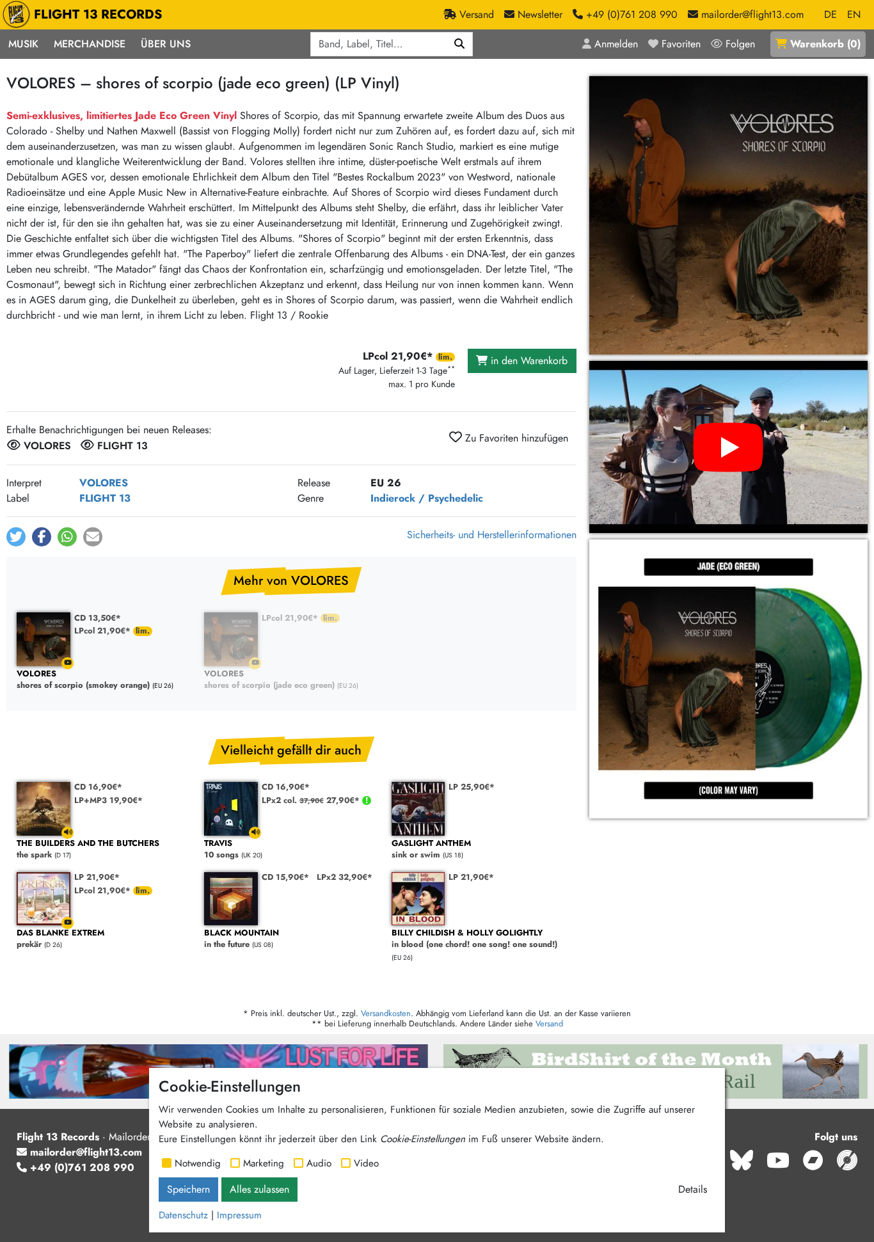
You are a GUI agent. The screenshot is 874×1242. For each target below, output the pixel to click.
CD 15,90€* (285, 877)
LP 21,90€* (97, 877)
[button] (16, 536)
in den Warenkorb (528, 360)
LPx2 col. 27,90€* (312, 800)
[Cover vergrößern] (728, 215)
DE (830, 14)
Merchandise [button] (89, 43)
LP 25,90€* (472, 787)
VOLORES (103, 482)
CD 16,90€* (98, 787)
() (825, 43)
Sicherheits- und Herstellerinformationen (491, 534)
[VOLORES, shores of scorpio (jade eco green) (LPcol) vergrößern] (728, 678)
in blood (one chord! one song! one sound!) (474, 939)
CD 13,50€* (97, 618)
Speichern (188, 1189)
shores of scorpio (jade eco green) (269, 680)
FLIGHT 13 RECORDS (98, 14)
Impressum (239, 1215)
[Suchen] (460, 44)
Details (692, 1189)
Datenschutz (183, 1215)
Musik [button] (23, 43)
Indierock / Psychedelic (426, 498)
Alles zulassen (259, 1189)
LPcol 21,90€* (103, 631)
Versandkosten (386, 1013)
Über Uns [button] (166, 43)
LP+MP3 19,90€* (108, 800)
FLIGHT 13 (105, 498)
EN (854, 14)
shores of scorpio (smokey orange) (83, 680)
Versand (549, 1023)
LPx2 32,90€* (344, 877)
